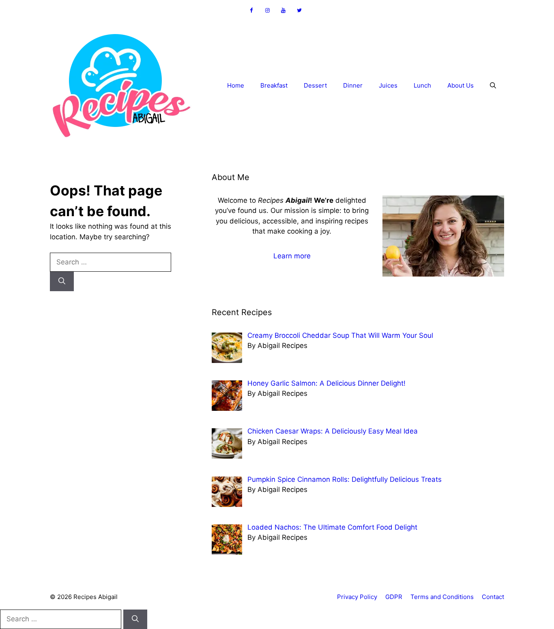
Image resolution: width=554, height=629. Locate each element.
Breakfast (274, 85)
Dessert (315, 85)
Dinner (353, 85)
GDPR (393, 597)
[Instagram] (267, 10)
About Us (460, 85)
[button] (493, 85)
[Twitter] (299, 10)
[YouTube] (283, 10)
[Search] (62, 281)
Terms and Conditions (442, 597)
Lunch (422, 85)
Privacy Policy (357, 597)
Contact (493, 597)
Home (235, 85)
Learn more (292, 256)
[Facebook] (251, 10)
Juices (388, 85)
